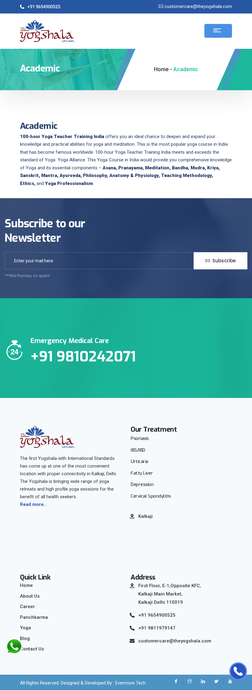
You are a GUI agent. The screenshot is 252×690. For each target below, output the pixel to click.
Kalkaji (145, 516)
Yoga (25, 627)
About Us (30, 596)
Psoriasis (140, 438)
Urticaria (139, 461)
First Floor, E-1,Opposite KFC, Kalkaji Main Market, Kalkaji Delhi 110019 (169, 594)
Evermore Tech (130, 683)
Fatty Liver (142, 473)
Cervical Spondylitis (151, 496)
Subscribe (223, 260)
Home (26, 585)
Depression (142, 484)
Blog (25, 638)
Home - (163, 69)
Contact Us (32, 649)
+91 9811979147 (156, 628)
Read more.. (33, 504)
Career (27, 606)
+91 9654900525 (43, 6)
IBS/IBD (138, 450)
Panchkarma (34, 617)
